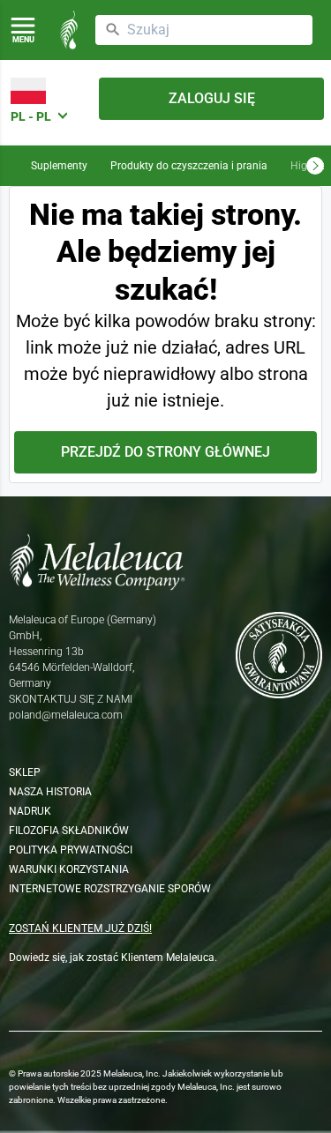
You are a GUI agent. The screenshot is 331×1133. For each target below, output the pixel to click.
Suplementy (59, 166)
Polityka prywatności (70, 850)
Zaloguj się (212, 98)
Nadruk (30, 811)
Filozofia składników (69, 830)
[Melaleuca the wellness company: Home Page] (69, 30)
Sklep (25, 772)
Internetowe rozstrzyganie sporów (110, 888)
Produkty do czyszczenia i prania (188, 166)
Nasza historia (50, 791)
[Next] (315, 166)
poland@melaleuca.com (66, 715)
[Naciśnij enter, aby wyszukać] (113, 30)
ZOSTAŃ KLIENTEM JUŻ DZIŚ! (80, 928)
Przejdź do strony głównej (165, 452)
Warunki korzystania (69, 869)
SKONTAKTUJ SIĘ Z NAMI (70, 699)
